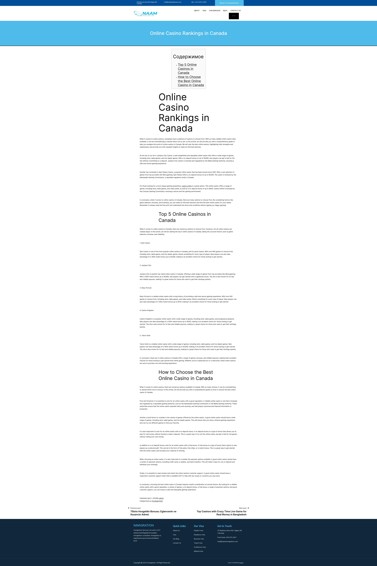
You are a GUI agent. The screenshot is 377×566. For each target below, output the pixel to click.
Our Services (214, 10)
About (197, 10)
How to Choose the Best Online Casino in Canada (191, 81)
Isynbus (241, 562)
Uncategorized (157, 501)
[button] (229, 3)
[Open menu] (234, 16)
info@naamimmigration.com (172, 2)
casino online (187, 186)
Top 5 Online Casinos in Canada (187, 69)
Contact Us (235, 10)
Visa (204, 10)
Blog (225, 10)
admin (161, 498)
